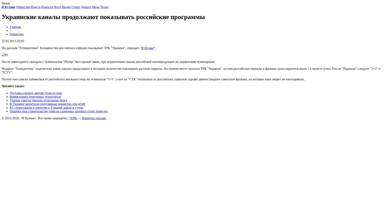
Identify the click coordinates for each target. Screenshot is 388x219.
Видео (66, 7)
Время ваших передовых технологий (35, 96)
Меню (6, 3)
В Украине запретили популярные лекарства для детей (47, 104)
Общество (23, 7)
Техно (104, 7)
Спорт (76, 7)
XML (73, 118)
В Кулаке (147, 48)
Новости (47, 7)
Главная (15, 27)
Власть (35, 7)
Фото (57, 7)
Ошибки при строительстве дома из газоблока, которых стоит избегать (59, 111)
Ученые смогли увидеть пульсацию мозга (38, 100)
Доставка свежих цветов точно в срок (36, 93)
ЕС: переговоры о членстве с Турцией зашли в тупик (46, 107)
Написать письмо (94, 118)
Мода (95, 7)
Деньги (86, 7)
